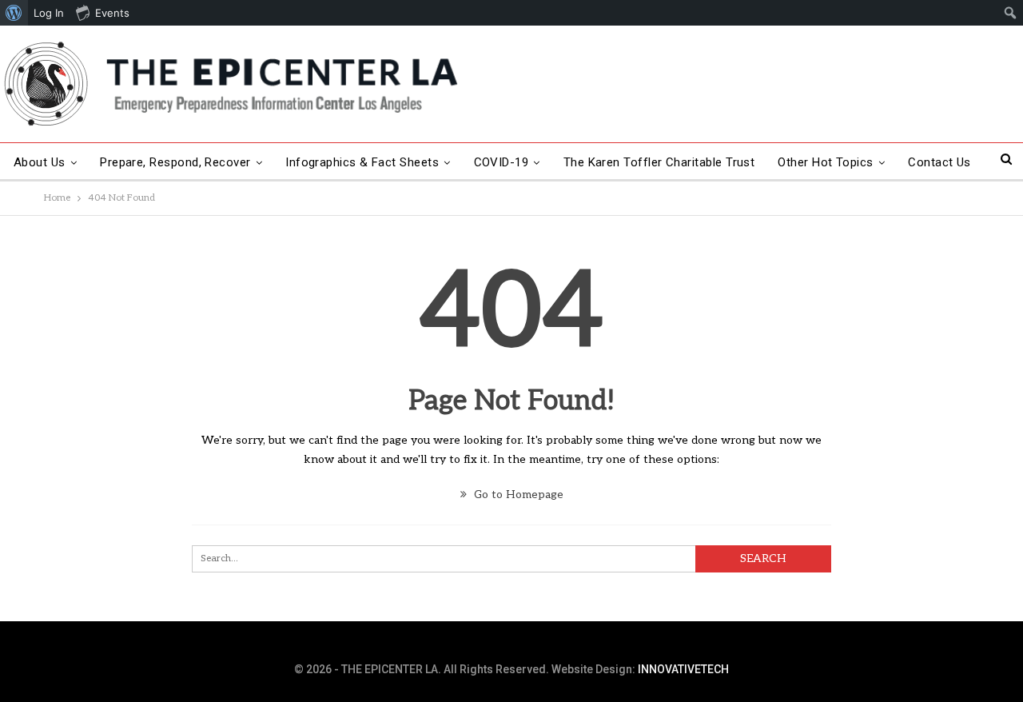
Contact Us (939, 162)
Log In (49, 12)
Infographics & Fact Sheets (362, 162)
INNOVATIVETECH (683, 669)
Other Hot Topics (825, 162)
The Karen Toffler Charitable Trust (659, 162)
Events (112, 12)
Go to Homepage (517, 494)
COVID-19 (501, 162)
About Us (40, 162)
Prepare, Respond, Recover (175, 162)
